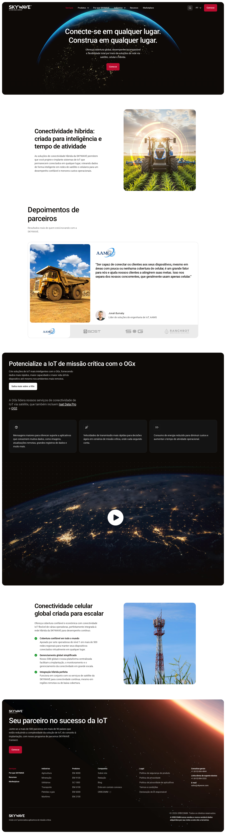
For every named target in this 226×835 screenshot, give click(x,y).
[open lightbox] (113, 523)
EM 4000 (76, 773)
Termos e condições (148, 787)
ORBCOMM (103, 792)
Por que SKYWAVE (101, 8)
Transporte (47, 787)
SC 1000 (76, 782)
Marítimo (46, 796)
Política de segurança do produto (154, 773)
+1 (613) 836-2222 (199, 778)
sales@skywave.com (199, 785)
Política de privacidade (149, 778)
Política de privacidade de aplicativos (156, 782)
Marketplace (148, 8)
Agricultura (47, 773)
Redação (102, 778)
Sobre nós (102, 773)
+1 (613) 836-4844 (199, 771)
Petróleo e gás (48, 792)
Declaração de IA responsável (153, 792)
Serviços (69, 8)
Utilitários (46, 782)
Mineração (46, 778)
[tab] (49, 331)
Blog (100, 782)
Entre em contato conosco (110, 787)
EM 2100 (76, 796)
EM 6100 (76, 787)
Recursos (134, 8)
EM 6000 (76, 792)
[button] (83, 8)
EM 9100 (76, 778)
